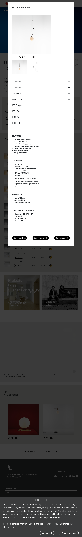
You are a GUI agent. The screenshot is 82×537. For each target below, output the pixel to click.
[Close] (78, 500)
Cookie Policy (9, 527)
